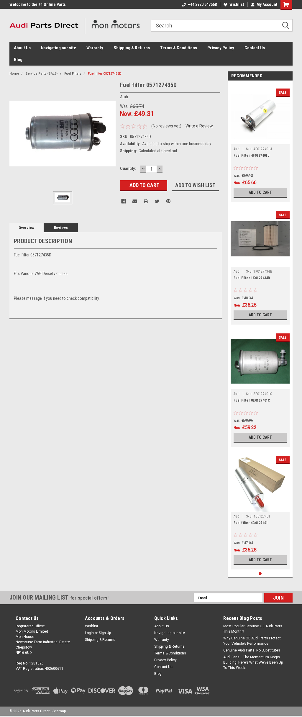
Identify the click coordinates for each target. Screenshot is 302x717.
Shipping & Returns (132, 47)
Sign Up (105, 633)
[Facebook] (123, 201)
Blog (18, 59)
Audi (237, 149)
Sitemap (59, 711)
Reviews (61, 227)
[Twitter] (157, 201)
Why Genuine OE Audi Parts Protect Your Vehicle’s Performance (252, 641)
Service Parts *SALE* (42, 74)
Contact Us (254, 47)
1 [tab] (260, 573)
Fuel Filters (72, 74)
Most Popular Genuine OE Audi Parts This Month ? (252, 628)
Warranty (94, 47)
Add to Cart (260, 192)
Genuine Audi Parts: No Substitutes (251, 650)
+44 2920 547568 (202, 4)
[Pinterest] (168, 201)
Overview (26, 227)
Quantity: (128, 168)
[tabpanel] (260, 143)
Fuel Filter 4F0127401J (252, 155)
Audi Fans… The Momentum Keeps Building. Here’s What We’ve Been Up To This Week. (253, 662)
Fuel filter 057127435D (105, 74)
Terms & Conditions (178, 47)
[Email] (134, 201)
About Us (22, 47)
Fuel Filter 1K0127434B (252, 278)
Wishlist (236, 4)
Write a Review (199, 126)
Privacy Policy (220, 47)
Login (89, 633)
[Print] (146, 201)
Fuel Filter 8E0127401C (252, 400)
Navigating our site (58, 47)
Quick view (260, 139)
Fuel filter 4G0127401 (251, 523)
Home (14, 74)
